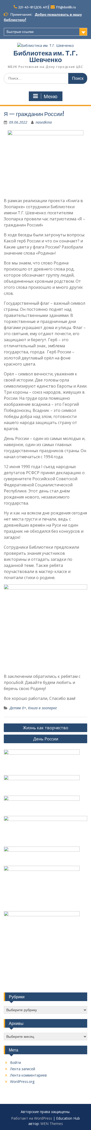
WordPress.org (22, 1081)
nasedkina (44, 122)
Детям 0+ (18, 707)
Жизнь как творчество (45, 728)
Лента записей (22, 1068)
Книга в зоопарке (42, 707)
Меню (50, 96)
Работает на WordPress (31, 1118)
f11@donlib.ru (66, 7)
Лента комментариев (28, 1075)
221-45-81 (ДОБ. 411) (33, 7)
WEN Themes (51, 1123)
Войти (15, 1062)
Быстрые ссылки (20, 31)
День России (45, 739)
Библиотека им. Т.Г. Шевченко (45, 56)
